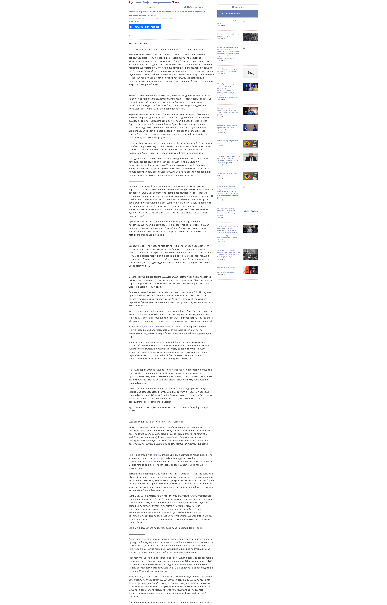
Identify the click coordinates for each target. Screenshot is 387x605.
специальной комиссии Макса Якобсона (160, 326)
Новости (150, 7)
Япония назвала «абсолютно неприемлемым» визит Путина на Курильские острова (228, 270)
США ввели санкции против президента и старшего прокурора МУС (227, 127)
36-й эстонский (146, 317)
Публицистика (195, 7)
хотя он (167, 134)
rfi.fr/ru (156, 454)
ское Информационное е (154, 2)
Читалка (239, 7)
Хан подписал (187, 564)
